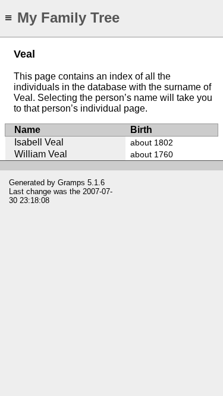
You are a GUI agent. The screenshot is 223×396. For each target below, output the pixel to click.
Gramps (71, 182)
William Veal (40, 154)
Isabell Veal (39, 142)
